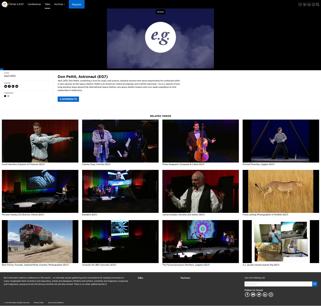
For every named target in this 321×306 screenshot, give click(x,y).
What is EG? (17, 4)
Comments (68, 99)
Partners (185, 278)
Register (76, 4)
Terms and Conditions (56, 302)
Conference (34, 4)
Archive (58, 4)
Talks (47, 4)
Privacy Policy (39, 302)
